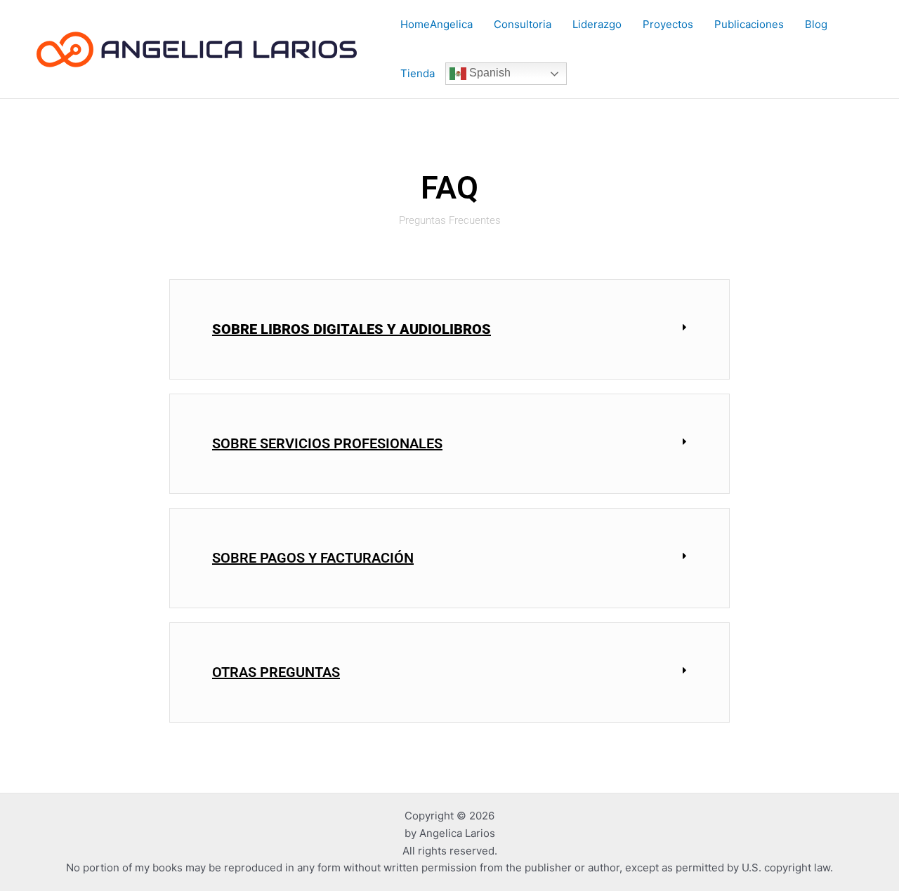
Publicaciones (749, 24)
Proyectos (668, 24)
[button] (449, 329)
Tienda (417, 73)
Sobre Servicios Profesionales (327, 443)
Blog (816, 24)
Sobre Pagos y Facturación (313, 557)
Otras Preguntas (276, 672)
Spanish (488, 73)
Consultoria (522, 24)
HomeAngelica (436, 24)
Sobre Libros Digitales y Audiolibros (351, 329)
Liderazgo (597, 24)
